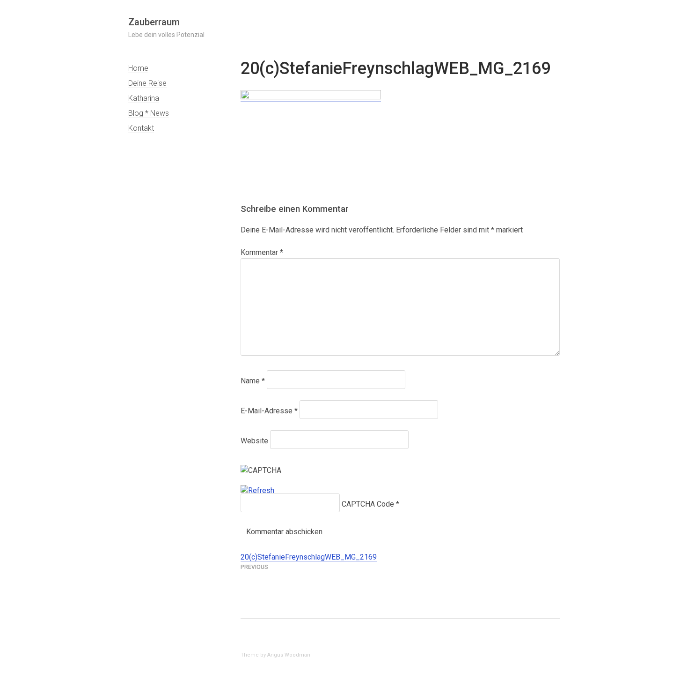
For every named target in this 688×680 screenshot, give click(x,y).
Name (253, 380)
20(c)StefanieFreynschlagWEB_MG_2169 (309, 557)
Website (254, 440)
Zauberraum (154, 22)
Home (138, 68)
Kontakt (141, 128)
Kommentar (262, 252)
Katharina (143, 98)
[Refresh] (257, 490)
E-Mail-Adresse (269, 410)
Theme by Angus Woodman (275, 655)
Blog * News (148, 113)
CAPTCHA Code (368, 504)
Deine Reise (147, 83)
